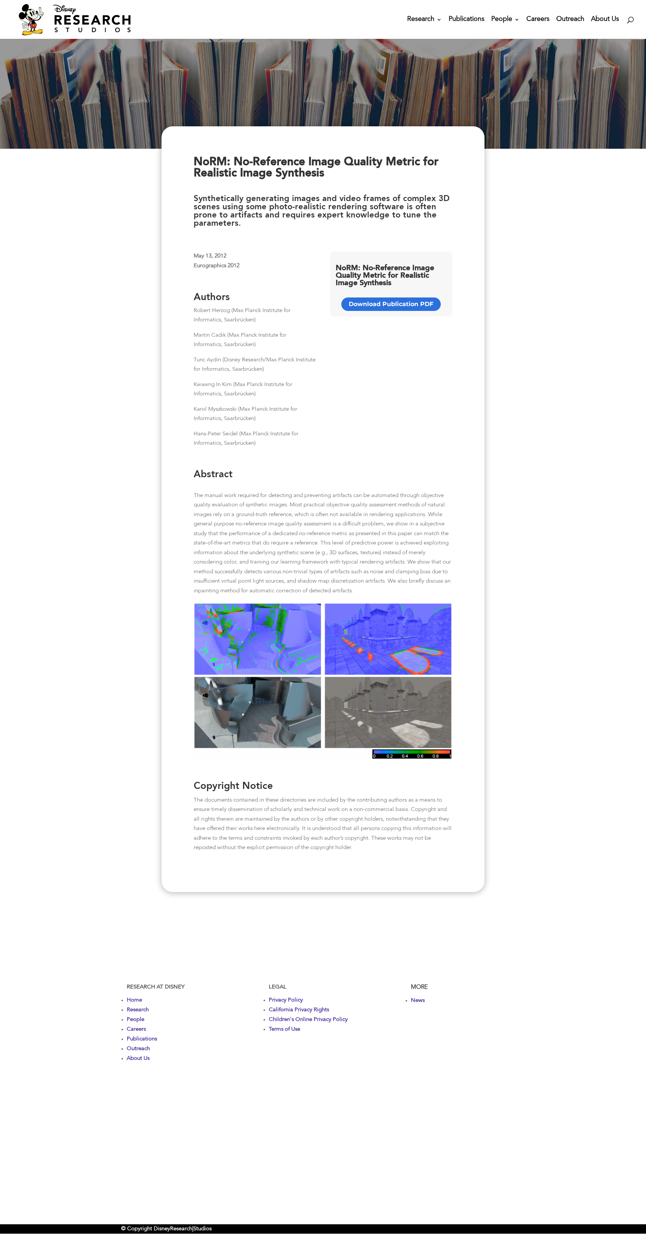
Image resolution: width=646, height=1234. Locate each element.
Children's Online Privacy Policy (308, 1019)
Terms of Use (284, 1029)
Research (420, 20)
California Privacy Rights (299, 1010)
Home (134, 1000)
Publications (467, 20)
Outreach (570, 20)
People (501, 20)
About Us (605, 20)
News (418, 1000)
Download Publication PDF (391, 304)
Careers (538, 20)
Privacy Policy (286, 1000)
